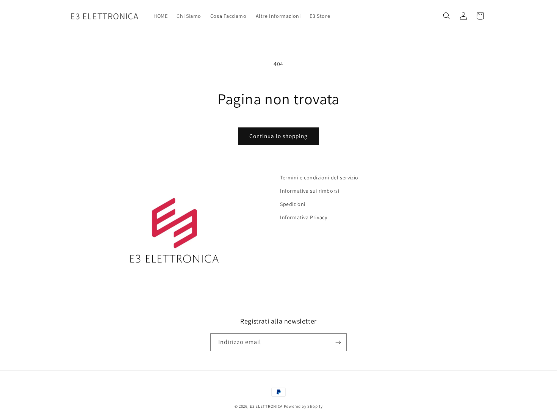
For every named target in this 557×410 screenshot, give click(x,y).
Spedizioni (292, 204)
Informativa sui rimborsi (309, 190)
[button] (446, 16)
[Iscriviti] (338, 342)
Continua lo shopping (278, 136)
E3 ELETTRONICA (266, 406)
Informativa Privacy (303, 217)
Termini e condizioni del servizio (319, 177)
